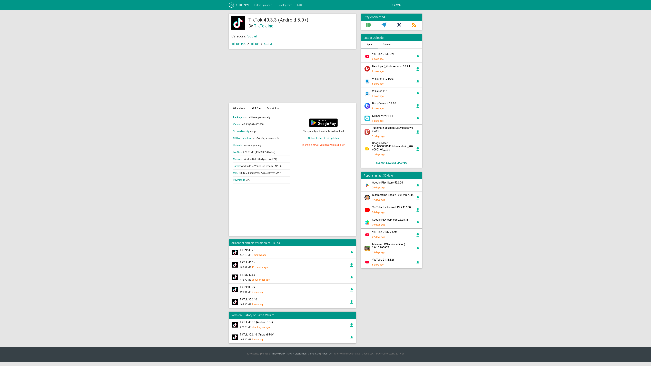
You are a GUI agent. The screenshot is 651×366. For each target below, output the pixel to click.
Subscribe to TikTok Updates (323, 138)
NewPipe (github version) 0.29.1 (391, 66)
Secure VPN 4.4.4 (382, 115)
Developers (284, 5)
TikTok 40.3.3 (247, 274)
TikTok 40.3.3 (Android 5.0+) (256, 322)
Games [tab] (387, 44)
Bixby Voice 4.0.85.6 (384, 103)
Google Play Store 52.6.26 (387, 182)
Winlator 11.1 (380, 91)
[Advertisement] (292, 77)
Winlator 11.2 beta (382, 78)
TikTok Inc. (264, 26)
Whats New (239, 108)
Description (273, 108)
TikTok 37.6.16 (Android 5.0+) (257, 334)
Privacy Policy (278, 353)
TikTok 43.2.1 (247, 250)
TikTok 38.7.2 (247, 287)
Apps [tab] (369, 44)
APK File (256, 108)
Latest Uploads (262, 5)
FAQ (299, 5)
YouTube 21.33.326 (383, 54)
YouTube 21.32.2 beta (384, 232)
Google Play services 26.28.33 (390, 219)
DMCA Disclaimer (297, 353)
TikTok (254, 44)
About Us (327, 353)
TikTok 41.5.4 (247, 262)
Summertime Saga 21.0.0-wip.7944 (392, 195)
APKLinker (242, 5)
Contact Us (314, 353)
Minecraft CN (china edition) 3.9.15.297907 (388, 246)
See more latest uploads (391, 162)
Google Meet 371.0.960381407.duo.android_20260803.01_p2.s (392, 146)
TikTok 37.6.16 (248, 299)
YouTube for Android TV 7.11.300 (391, 207)
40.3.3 (268, 44)
